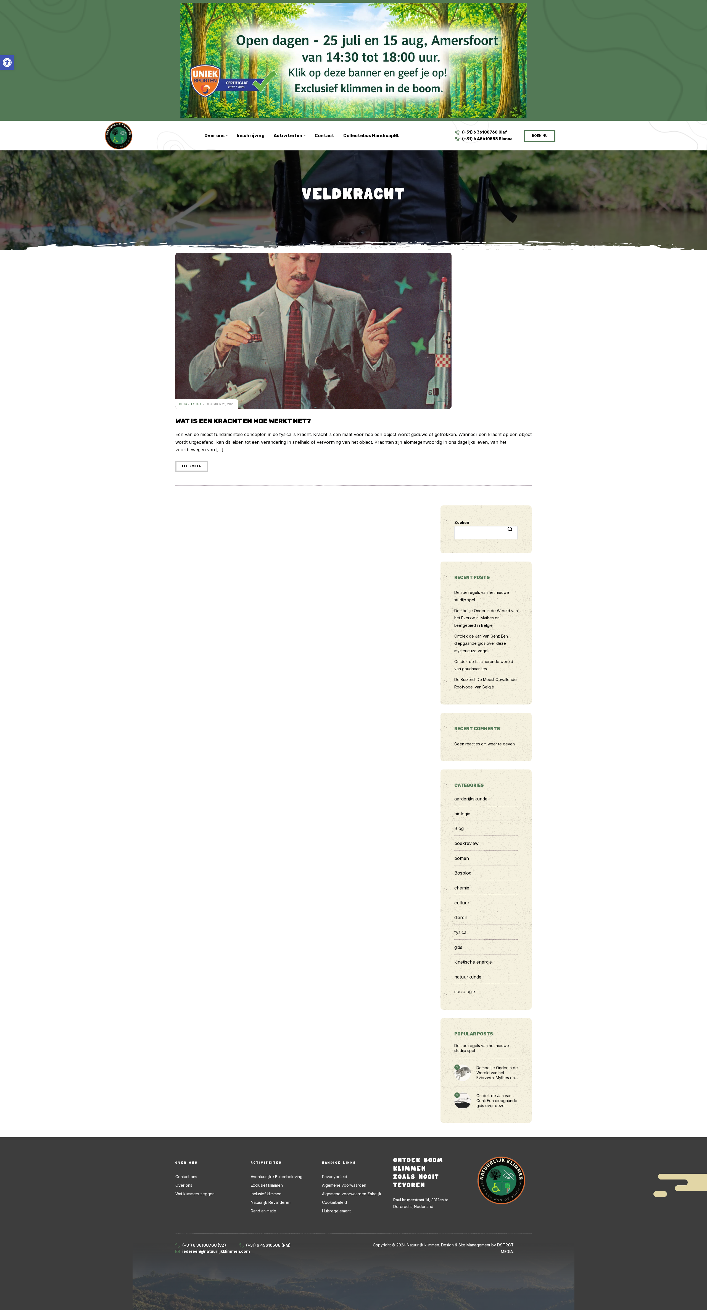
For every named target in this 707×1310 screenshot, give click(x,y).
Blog (183, 404)
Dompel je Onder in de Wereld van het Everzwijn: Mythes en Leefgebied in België (486, 618)
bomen (461, 858)
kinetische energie (473, 962)
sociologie (464, 991)
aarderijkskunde (470, 799)
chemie (461, 888)
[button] (7, 62)
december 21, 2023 (220, 404)
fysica (196, 404)
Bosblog (462, 873)
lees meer (191, 466)
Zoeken (461, 522)
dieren (460, 917)
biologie (462, 813)
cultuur (461, 902)
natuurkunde (467, 977)
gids (458, 947)
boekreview (466, 843)
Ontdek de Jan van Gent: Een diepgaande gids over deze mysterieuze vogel (481, 643)
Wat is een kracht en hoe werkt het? (243, 421)
